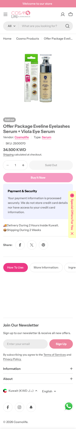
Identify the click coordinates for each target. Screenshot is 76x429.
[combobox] (38, 26)
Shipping (8, 154)
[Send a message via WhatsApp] (68, 406)
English (47, 391)
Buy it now (38, 177)
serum (46, 137)
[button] (72, 214)
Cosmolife (22, 137)
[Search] (67, 26)
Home (7, 38)
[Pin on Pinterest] (43, 245)
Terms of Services (54, 354)
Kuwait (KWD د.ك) (21, 391)
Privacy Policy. (12, 359)
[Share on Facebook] (20, 245)
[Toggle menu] (5, 14)
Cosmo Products (27, 38)
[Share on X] (31, 245)
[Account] (62, 14)
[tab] (15, 267)
